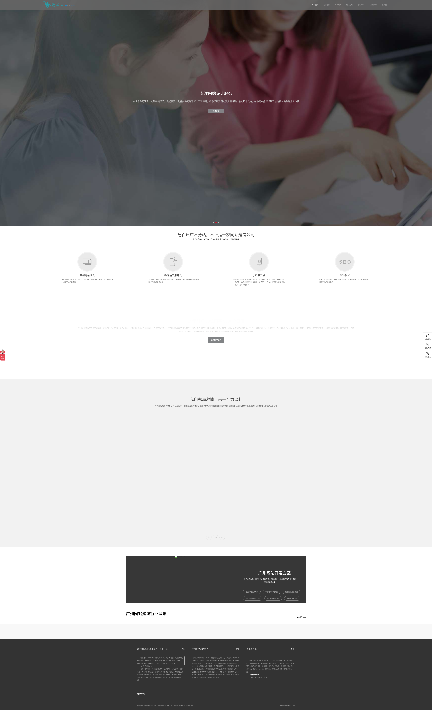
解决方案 (349, 5)
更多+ (184, 649)
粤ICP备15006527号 (287, 706)
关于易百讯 (373, 5)
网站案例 (338, 5)
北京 (258, 677)
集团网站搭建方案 (273, 598)
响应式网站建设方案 (252, 598)
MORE (299, 617)
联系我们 (385, 5)
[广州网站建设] (53, 4)
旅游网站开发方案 (291, 592)
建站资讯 (361, 5)
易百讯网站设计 (176, 706)
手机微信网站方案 (271, 592)
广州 (251, 677)
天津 (265, 677)
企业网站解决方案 (251, 592)
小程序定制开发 (292, 598)
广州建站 (315, 5)
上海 (254, 677)
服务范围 (327, 5)
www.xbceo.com (188, 706)
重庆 (261, 677)
